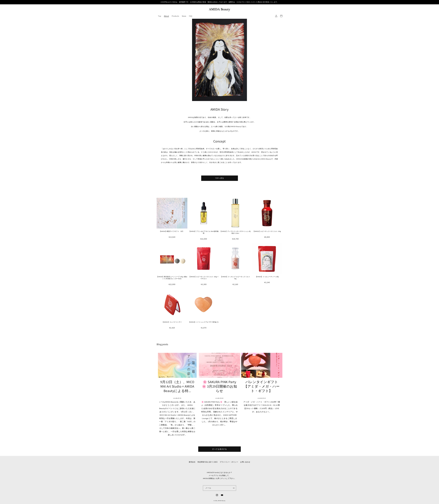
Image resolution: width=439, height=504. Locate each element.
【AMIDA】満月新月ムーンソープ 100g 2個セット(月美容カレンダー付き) (172, 278)
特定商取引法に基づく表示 (208, 462)
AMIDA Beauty (221, 500)
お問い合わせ (245, 462)
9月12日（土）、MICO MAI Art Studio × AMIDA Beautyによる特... (177, 386)
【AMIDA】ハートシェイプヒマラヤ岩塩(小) (204, 322)
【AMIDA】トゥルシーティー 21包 (267, 277)
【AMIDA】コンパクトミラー (172, 322)
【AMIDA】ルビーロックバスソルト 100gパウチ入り (203, 278)
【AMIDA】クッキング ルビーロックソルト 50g (235, 278)
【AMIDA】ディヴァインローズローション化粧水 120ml (235, 232)
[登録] (233, 488)
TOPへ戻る (219, 178)
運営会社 (192, 462)
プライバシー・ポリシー (229, 462)
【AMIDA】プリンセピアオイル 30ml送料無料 (203, 232)
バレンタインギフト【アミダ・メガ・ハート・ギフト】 (262, 386)
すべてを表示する (219, 449)
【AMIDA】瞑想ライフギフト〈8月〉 (172, 231)
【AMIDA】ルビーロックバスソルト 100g (267, 231)
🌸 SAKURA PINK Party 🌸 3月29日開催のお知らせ (219, 386)
